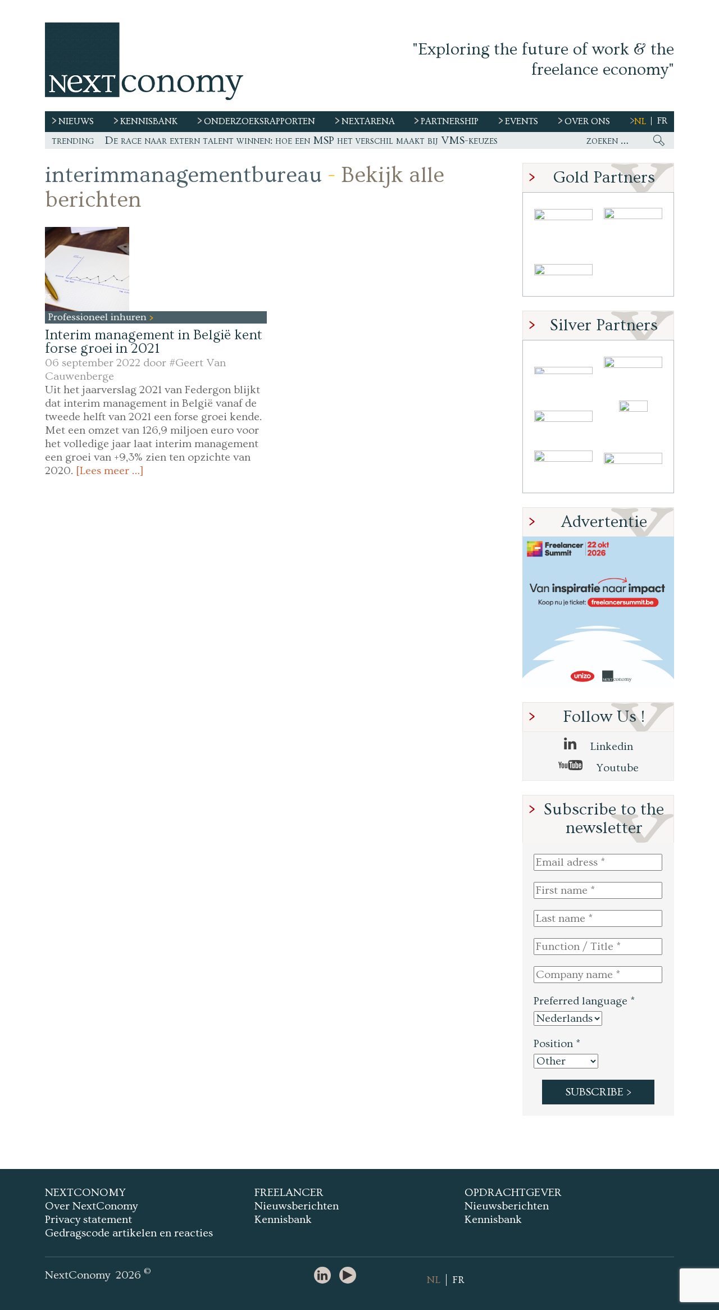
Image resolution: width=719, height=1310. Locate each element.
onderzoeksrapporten (259, 121)
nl (640, 121)
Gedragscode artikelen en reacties (129, 1233)
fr (662, 121)
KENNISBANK (149, 121)
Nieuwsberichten (296, 1206)
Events (521, 121)
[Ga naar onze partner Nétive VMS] (633, 419)
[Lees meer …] (110, 471)
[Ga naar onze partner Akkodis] (563, 370)
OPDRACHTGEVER (513, 1192)
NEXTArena (368, 121)
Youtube (616, 768)
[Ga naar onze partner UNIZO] (633, 370)
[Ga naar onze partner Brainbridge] (563, 222)
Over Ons (587, 121)
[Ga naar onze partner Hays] (563, 271)
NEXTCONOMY (85, 1192)
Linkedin (610, 746)
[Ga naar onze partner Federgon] (563, 468)
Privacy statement (88, 1219)
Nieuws (76, 121)
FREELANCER (289, 1192)
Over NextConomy (91, 1206)
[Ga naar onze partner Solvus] (563, 419)
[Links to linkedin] (325, 1276)
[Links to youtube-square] (350, 1276)
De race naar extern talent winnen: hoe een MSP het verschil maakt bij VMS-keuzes (301, 140)
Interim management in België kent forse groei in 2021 (153, 342)
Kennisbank (283, 1219)
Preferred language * (584, 1001)
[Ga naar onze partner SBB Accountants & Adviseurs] (633, 468)
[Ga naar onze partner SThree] (633, 222)
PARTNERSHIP (450, 121)
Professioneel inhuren (98, 317)
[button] (87, 269)
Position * (557, 1044)
